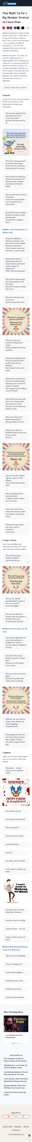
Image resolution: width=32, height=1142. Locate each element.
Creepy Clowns (15, 87)
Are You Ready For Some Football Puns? (14, 1036)
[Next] (26, 1029)
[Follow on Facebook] (23, 1116)
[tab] (14, 1043)
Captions (23, 87)
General (6, 87)
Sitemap (26, 1126)
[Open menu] (28, 3)
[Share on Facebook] (13, 28)
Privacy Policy (8, 1126)
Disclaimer (18, 1126)
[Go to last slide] (6, 1029)
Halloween (6, 51)
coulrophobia (16, 63)
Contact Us (16, 1130)
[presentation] (16, 1024)
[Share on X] (20, 28)
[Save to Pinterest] (5, 28)
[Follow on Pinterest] (9, 1116)
